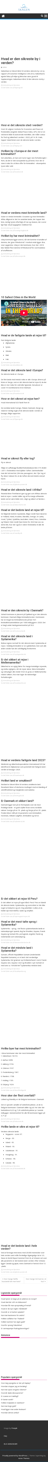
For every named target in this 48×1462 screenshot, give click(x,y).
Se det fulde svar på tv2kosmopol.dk (13, 256)
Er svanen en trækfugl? (10, 1396)
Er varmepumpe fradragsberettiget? (15, 1328)
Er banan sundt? (7, 1399)
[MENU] (45, 15)
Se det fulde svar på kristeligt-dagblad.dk (14, 230)
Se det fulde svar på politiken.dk (12, 365)
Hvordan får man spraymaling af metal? (16, 1305)
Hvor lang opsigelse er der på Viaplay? (16, 1383)
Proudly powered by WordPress (14, 1455)
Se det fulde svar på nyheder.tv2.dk (13, 821)
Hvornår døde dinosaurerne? (12, 1393)
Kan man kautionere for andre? (13, 1315)
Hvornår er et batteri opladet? (12, 1312)
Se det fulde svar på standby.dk (11, 533)
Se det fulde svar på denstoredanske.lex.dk (15, 942)
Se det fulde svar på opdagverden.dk (13, 654)
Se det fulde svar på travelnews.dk (12, 775)
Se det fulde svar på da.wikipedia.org (13, 971)
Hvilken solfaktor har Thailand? (12, 1318)
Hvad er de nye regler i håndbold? (14, 1309)
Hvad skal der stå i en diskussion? (14, 1302)
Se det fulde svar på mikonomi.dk (12, 1121)
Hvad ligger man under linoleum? (13, 1409)
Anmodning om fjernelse (11, 85)
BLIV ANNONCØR (10, 1444)
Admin (5, 67)
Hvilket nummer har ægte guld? (13, 1322)
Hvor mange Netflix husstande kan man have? (11, 1280)
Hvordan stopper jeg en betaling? (14, 1386)
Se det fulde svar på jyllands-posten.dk (14, 484)
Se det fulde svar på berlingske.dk (12, 796)
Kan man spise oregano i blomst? (13, 1389)
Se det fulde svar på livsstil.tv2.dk (12, 172)
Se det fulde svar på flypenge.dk (12, 88)
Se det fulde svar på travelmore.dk (12, 393)
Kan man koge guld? (8, 1406)
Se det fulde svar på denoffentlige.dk (13, 1090)
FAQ (5, 1436)
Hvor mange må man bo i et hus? (36, 1280)
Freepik (14, 1428)
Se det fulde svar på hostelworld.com (13, 683)
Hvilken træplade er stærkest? (12, 1403)
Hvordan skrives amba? (10, 1412)
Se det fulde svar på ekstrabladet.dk (13, 1168)
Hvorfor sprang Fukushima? (11, 1325)
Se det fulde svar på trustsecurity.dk (13, 631)
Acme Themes (23, 1458)
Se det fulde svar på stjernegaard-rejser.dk (15, 916)
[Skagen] (3, 16)
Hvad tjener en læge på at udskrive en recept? (19, 1299)
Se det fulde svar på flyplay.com (11, 146)
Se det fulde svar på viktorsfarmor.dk (13, 505)
